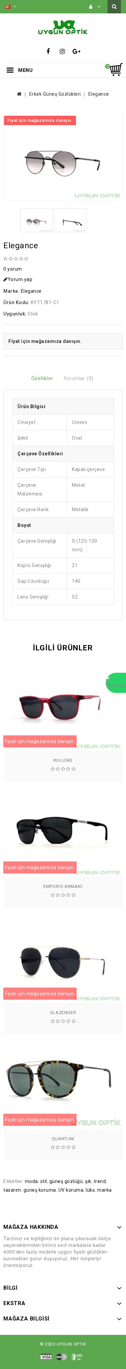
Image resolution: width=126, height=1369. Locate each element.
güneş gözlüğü (66, 1181)
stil (43, 1181)
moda (31, 1181)
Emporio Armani (62, 886)
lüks (90, 1190)
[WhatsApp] (116, 683)
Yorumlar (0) (79, 378)
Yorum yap (20, 279)
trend (100, 1181)
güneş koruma (40, 1190)
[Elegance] (63, 156)
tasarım (12, 1190)
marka (104, 1190)
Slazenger (63, 1012)
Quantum (63, 1138)
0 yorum (12, 269)
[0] (116, 69)
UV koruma (71, 1190)
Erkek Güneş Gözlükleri (55, 94)
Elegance (98, 94)
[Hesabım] (95, 6)
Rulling (63, 760)
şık (88, 1181)
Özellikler (42, 378)
